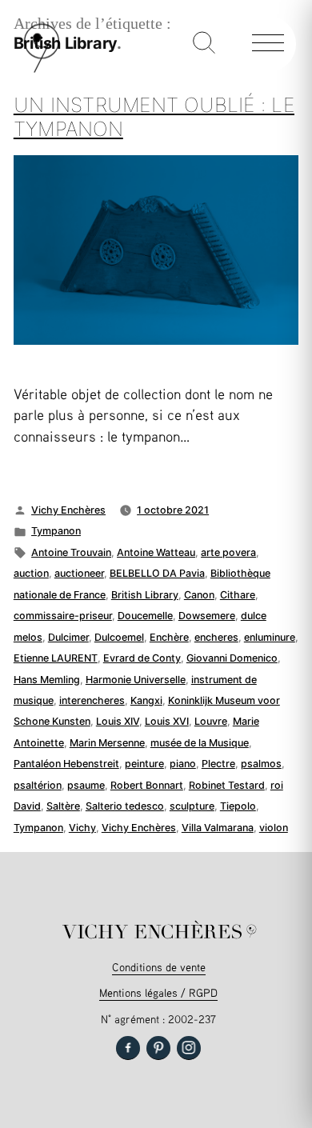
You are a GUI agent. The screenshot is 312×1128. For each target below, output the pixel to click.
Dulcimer (68, 637)
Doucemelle (145, 616)
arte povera (228, 552)
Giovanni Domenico (232, 658)
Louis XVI (167, 721)
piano (183, 764)
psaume (86, 785)
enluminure (269, 637)
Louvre (210, 721)
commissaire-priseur (63, 616)
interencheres (92, 700)
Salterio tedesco (125, 806)
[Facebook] (128, 1048)
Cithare (237, 595)
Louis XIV (117, 721)
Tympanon (56, 531)
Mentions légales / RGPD (158, 992)
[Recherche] (204, 44)
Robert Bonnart (146, 785)
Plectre (218, 764)
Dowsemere (206, 616)
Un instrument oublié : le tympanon (154, 117)
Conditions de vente (159, 967)
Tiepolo (238, 806)
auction (31, 573)
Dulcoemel (119, 637)
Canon (199, 595)
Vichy (82, 828)
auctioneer (79, 573)
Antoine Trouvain (71, 552)
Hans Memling (47, 680)
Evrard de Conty (142, 658)
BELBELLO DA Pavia (157, 573)
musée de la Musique (199, 743)
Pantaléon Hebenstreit (66, 764)
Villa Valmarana (218, 828)
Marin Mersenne (107, 743)
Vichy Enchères (68, 510)
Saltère (63, 806)
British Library (144, 595)
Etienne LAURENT (56, 658)
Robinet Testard (227, 785)
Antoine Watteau (156, 552)
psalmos (261, 764)
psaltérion (38, 785)
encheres (216, 637)
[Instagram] (189, 1048)
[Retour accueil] (42, 69)
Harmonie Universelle (136, 680)
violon (273, 828)
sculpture (192, 806)
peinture (144, 764)
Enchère (169, 637)
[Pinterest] (158, 1048)
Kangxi (146, 700)
